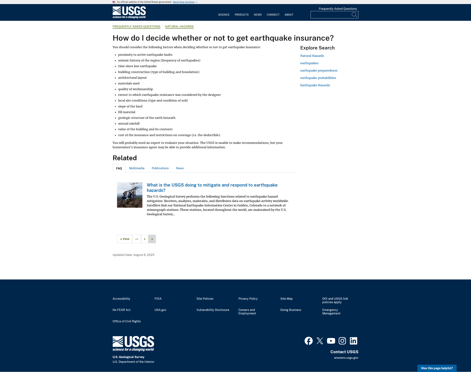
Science (224, 14)
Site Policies (204, 298)
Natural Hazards (179, 26)
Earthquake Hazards (315, 85)
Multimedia (136, 168)
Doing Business (290, 310)
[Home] (129, 18)
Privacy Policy (248, 298)
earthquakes (309, 63)
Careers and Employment (247, 311)
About (289, 14)
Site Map (286, 298)
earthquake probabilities (318, 78)
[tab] (119, 168)
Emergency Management (331, 311)
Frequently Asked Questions (338, 8)
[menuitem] (224, 12)
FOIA (158, 298)
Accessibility (121, 298)
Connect (273, 14)
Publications (160, 168)
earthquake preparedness (318, 70)
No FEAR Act (121, 310)
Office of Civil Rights (127, 321)
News (258, 14)
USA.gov (160, 310)
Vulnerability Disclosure (212, 310)
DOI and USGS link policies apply (335, 300)
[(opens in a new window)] (309, 340)
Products (242, 14)
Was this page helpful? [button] (437, 368)
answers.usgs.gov (346, 357)
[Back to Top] (458, 359)
